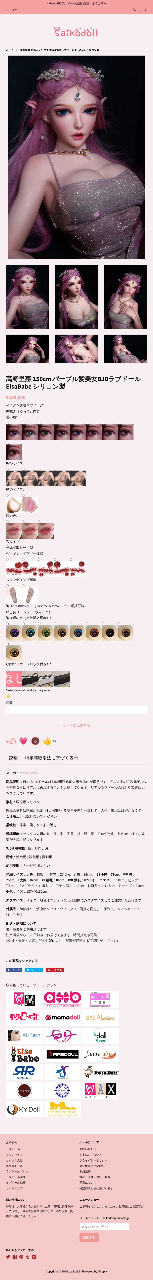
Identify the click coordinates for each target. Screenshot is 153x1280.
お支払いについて (90, 1154)
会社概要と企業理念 (92, 1165)
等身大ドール (14, 1165)
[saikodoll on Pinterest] (21, 1257)
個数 (9, 702)
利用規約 (85, 1171)
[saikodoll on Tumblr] (27, 1257)
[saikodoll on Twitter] (8, 1257)
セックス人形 (14, 1160)
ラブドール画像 (16, 1177)
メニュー (17, 10)
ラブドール (13, 1149)
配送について (87, 1182)
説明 (13, 758)
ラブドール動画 (16, 1182)
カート (142, 10)
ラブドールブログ (17, 1171)
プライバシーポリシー (93, 1160)
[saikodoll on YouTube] (34, 1257)
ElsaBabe (30, 773)
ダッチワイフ (14, 1154)
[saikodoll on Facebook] (14, 1257)
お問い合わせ (87, 1149)
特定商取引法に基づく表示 (51, 758)
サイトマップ (14, 1188)
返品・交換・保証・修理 (94, 1177)
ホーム (10, 50)
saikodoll (75, 1271)
